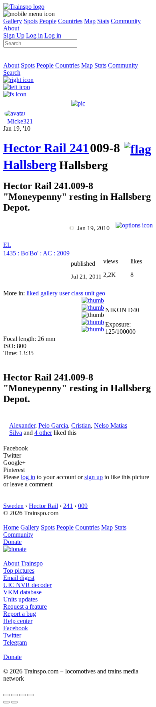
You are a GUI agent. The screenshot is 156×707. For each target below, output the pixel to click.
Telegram (15, 642)
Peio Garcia (53, 425)
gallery (49, 293)
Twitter (12, 635)
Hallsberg (29, 164)
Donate (12, 541)
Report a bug (19, 613)
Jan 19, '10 (16, 128)
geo (100, 293)
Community (126, 21)
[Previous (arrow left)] (6, 702)
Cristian (81, 425)
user (64, 293)
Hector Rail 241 (46, 148)
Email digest (18, 577)
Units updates (20, 599)
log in (28, 477)
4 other (43, 432)
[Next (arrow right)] (14, 702)
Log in (34, 35)
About (11, 28)
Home (11, 527)
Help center (17, 620)
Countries (70, 21)
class (77, 293)
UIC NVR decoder (27, 585)
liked (32, 293)
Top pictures (18, 570)
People (47, 21)
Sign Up (13, 35)
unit (89, 293)
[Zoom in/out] (30, 695)
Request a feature (25, 606)
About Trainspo (23, 563)
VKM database (22, 592)
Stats (103, 21)
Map (90, 21)
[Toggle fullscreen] (22, 695)
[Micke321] (14, 113)
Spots (31, 21)
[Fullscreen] (14, 94)
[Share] (14, 695)
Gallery (12, 21)
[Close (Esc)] (6, 695)
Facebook (15, 628)
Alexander (22, 425)
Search (11, 72)
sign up (93, 477)
